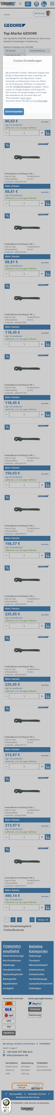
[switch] (6, 1110)
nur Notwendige (40, 101)
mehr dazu (26, 98)
